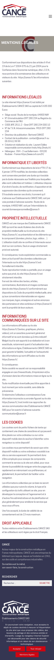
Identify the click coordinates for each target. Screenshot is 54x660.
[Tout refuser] (50, 640)
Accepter (17, 649)
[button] (50, 16)
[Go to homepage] (14, 16)
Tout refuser (35, 649)
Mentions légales (27, 654)
